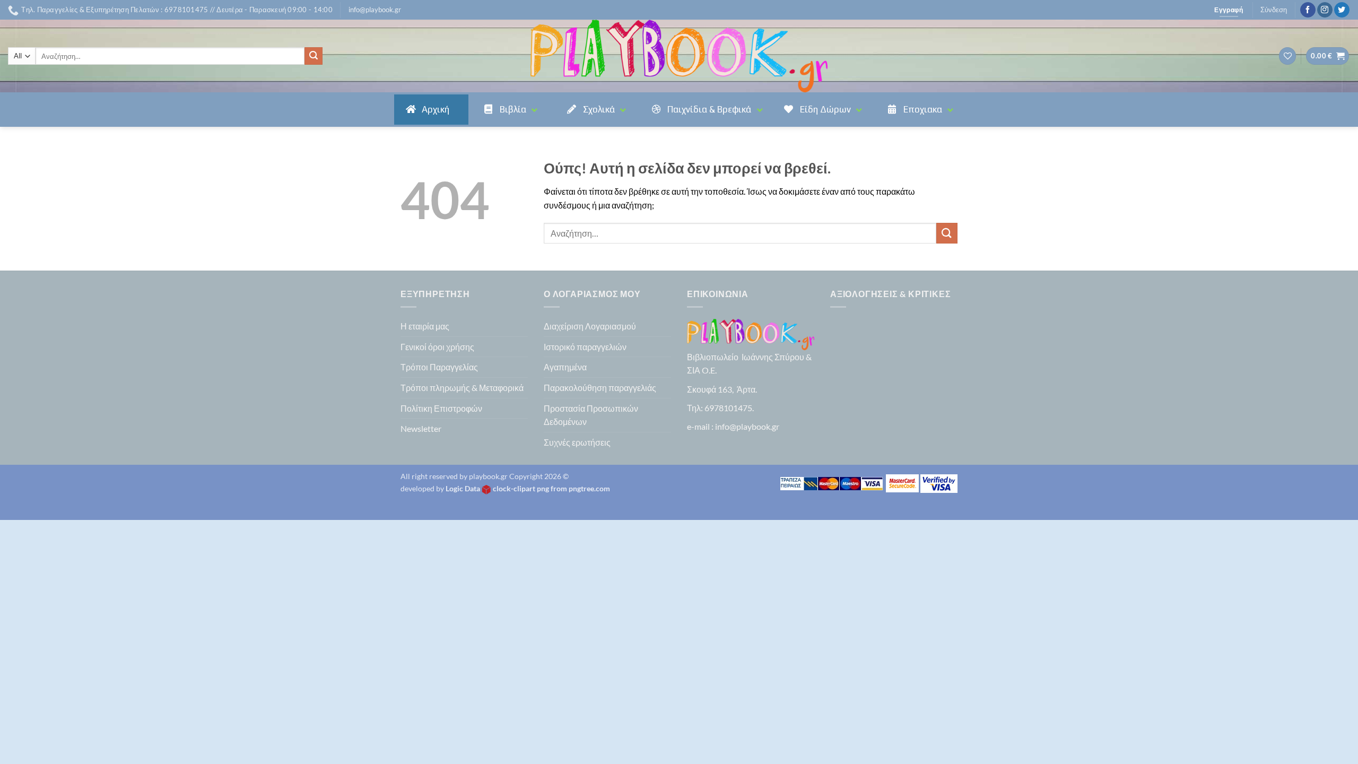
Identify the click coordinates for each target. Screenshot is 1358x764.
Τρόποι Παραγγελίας (439, 367)
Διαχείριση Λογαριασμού (590, 326)
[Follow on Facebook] (1308, 10)
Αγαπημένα (565, 367)
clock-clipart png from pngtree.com (551, 488)
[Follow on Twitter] (1342, 10)
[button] (375, 10)
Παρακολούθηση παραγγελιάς (600, 388)
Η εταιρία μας (425, 326)
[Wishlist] (1287, 56)
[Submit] (313, 56)
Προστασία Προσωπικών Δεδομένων (591, 415)
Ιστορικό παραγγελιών (585, 347)
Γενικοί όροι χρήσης (437, 347)
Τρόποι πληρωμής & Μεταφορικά (462, 388)
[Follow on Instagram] (1325, 10)
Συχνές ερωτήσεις (577, 442)
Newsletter (421, 428)
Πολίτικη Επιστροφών (441, 408)
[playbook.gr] (679, 56)
